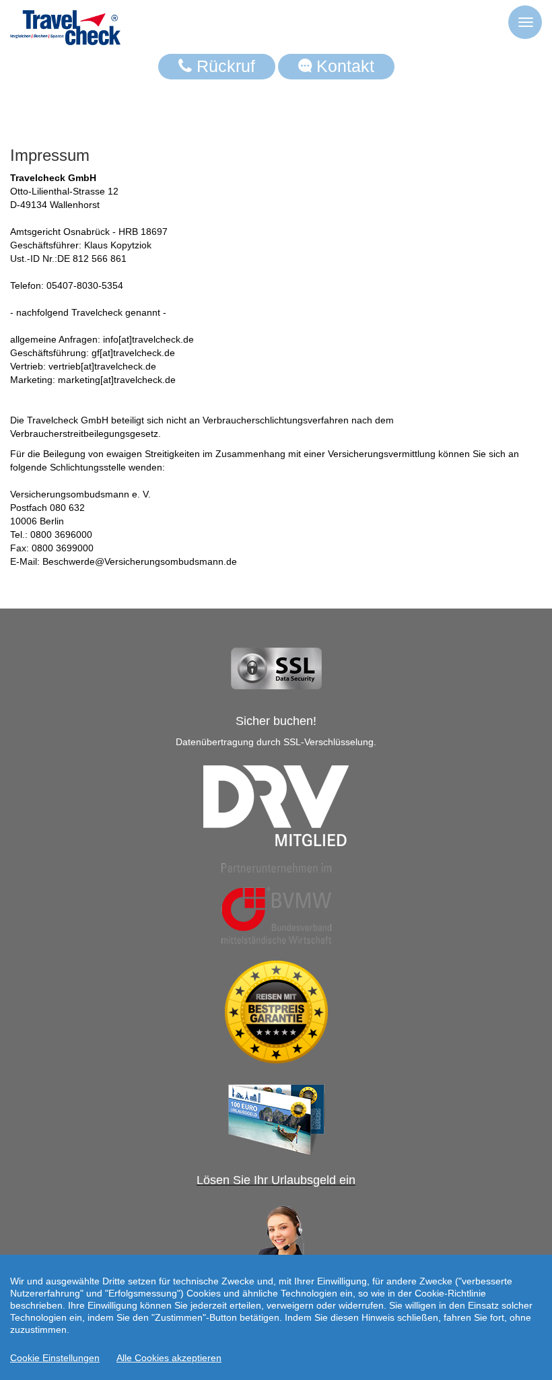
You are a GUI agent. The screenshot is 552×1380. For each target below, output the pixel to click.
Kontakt (343, 66)
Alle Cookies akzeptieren (168, 1357)
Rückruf (223, 66)
